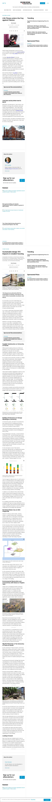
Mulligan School (19, 110)
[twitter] (13, 30)
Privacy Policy (33, 799)
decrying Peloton (10, 57)
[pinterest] (15, 30)
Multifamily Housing (6, 15)
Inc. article (15, 53)
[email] (17, 30)
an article (15, 72)
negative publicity (21, 52)
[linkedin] (11, 30)
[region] (26, 800)
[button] (3, 3)
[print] (24, 30)
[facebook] (9, 30)
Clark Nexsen (13, 263)
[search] (5, 3)
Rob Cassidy (13, 23)
